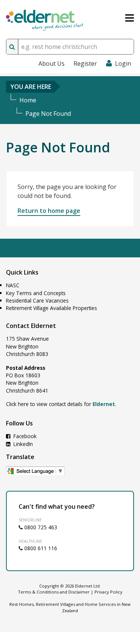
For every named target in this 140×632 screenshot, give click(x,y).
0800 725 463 (40, 527)
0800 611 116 (40, 548)
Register (85, 63)
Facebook (24, 436)
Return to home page (49, 211)
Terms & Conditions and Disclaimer (54, 592)
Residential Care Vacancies (37, 300)
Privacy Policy (108, 592)
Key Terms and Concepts (36, 293)
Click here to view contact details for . (61, 404)
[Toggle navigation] (129, 18)
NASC (12, 285)
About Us (51, 63)
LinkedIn (22, 443)
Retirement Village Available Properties (51, 308)
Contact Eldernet (31, 326)
